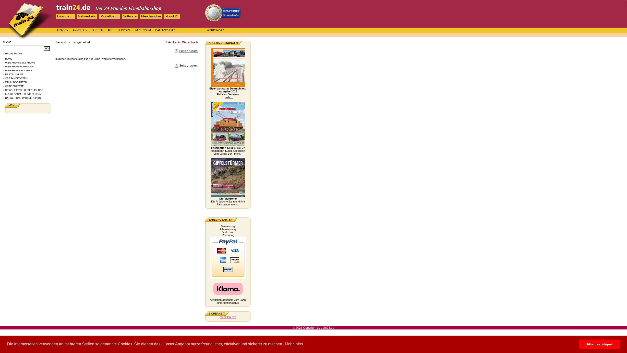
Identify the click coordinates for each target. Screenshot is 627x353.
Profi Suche (13, 53)
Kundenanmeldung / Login (23, 94)
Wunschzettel (15, 86)
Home (8, 58)
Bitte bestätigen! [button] (600, 344)
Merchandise (151, 16)
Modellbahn (109, 16)
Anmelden (80, 30)
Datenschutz (165, 30)
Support (124, 30)
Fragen (62, 30)
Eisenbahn (65, 16)
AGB (110, 30)
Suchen (97, 30)
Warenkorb (215, 30)
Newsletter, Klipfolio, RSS (24, 90)
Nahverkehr (87, 16)
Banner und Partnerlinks (23, 98)
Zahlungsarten (16, 82)
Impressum (143, 30)
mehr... (229, 97)
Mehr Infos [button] (294, 344)
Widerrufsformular (19, 66)
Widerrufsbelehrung (20, 62)
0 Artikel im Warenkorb (182, 42)
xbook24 (172, 16)
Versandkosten (16, 78)
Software (130, 16)
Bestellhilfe (14, 74)
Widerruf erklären (18, 70)
